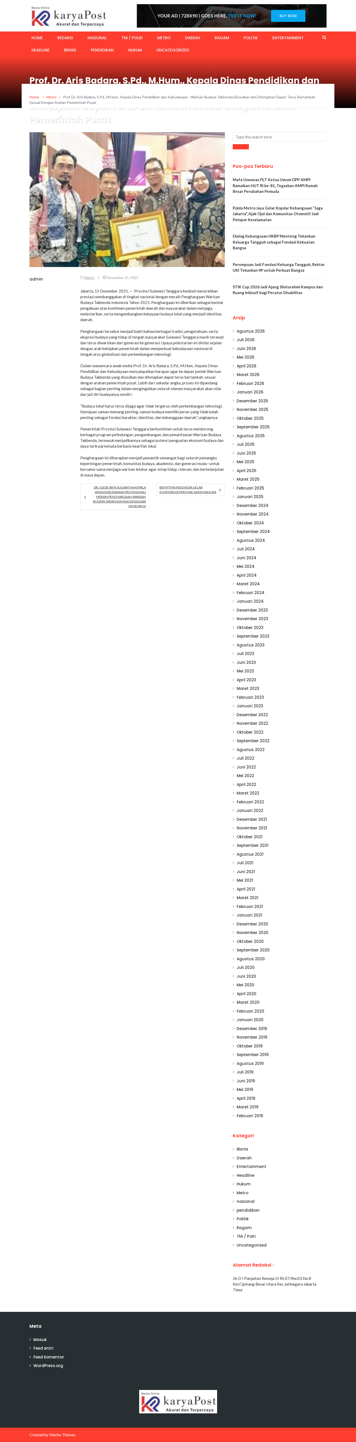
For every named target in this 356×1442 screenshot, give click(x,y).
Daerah (192, 38)
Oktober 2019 (250, 1046)
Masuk (40, 1339)
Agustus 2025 (251, 436)
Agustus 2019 (250, 1063)
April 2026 (246, 366)
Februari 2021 (250, 906)
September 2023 (253, 636)
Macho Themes (62, 1434)
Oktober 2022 (250, 732)
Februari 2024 (251, 592)
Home (37, 38)
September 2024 (253, 531)
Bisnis (70, 50)
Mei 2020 (245, 985)
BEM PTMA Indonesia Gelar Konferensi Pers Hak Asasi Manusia (187, 489)
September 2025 (253, 427)
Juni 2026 (246, 348)
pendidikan (102, 50)
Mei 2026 (245, 357)
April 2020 (246, 993)
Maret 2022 (248, 793)
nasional (97, 38)
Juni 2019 (246, 1081)
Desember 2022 (252, 714)
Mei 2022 (245, 775)
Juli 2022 (245, 758)
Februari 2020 (250, 1011)
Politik (251, 38)
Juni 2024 (246, 558)
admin (36, 279)
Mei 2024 (246, 566)
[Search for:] (280, 136)
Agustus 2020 (251, 959)
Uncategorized (172, 50)
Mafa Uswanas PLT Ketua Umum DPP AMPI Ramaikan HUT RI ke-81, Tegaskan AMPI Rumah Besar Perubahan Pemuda (275, 185)
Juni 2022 (246, 767)
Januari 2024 (250, 601)
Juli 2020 (246, 967)
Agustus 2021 (250, 854)
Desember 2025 (252, 401)
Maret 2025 (248, 479)
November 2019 (252, 1037)
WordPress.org (48, 1365)
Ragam (222, 38)
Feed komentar (48, 1357)
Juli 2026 (246, 339)
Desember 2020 (252, 924)
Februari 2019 (250, 1116)
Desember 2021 (252, 819)
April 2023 (246, 680)
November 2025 (252, 409)
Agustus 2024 (251, 540)
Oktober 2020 (250, 941)
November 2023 (252, 618)
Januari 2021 (249, 915)
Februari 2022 (250, 802)
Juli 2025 (246, 444)
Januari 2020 (250, 1019)
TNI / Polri (132, 38)
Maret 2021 (247, 897)
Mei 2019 (245, 1089)
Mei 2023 (245, 671)
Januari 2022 (250, 810)
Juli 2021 (245, 863)
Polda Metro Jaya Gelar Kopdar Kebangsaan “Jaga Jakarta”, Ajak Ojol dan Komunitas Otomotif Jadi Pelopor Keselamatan (278, 214)
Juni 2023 (246, 662)
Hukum (135, 50)
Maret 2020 (248, 1002)
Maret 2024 (248, 584)
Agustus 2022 (251, 749)
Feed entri (43, 1348)
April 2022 (246, 784)
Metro (163, 38)
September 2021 (252, 845)
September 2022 (253, 741)
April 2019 (246, 1098)
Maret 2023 (248, 688)
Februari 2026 (250, 383)
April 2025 (246, 470)
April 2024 (247, 575)
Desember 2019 (252, 1028)
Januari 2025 (250, 496)
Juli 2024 (246, 549)
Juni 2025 (246, 453)
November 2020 (252, 932)
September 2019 (253, 1054)
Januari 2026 (250, 392)
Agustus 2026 (251, 331)
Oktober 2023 (250, 627)
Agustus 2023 (251, 645)
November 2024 (253, 514)
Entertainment (288, 38)
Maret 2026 (248, 374)
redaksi (65, 38)
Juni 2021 (246, 871)
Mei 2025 (245, 462)
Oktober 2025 (250, 418)
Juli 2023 (245, 653)
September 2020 (253, 950)
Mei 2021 (245, 880)
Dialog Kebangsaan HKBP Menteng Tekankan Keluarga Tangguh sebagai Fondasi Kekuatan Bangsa (274, 242)
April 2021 (246, 889)
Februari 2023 (250, 697)
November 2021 (252, 828)
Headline (41, 50)
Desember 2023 (252, 610)
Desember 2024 (252, 505)
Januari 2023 (250, 706)
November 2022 (252, 723)
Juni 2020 (246, 976)
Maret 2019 (248, 1107)
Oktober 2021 (249, 837)
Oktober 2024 (250, 523)
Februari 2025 (250, 488)
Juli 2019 (245, 1072)
